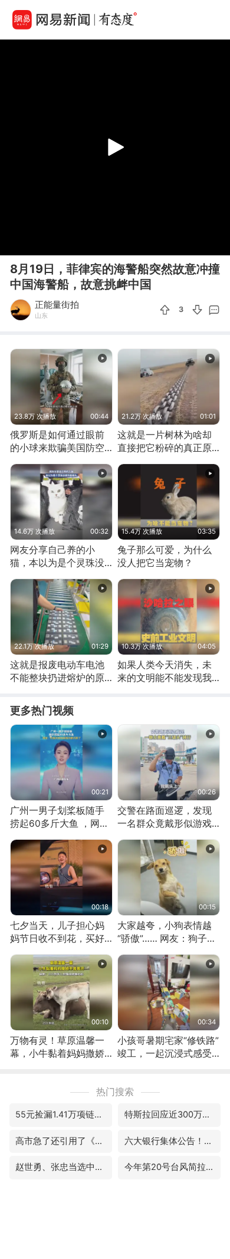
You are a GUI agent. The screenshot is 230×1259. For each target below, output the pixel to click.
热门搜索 (115, 1091)
